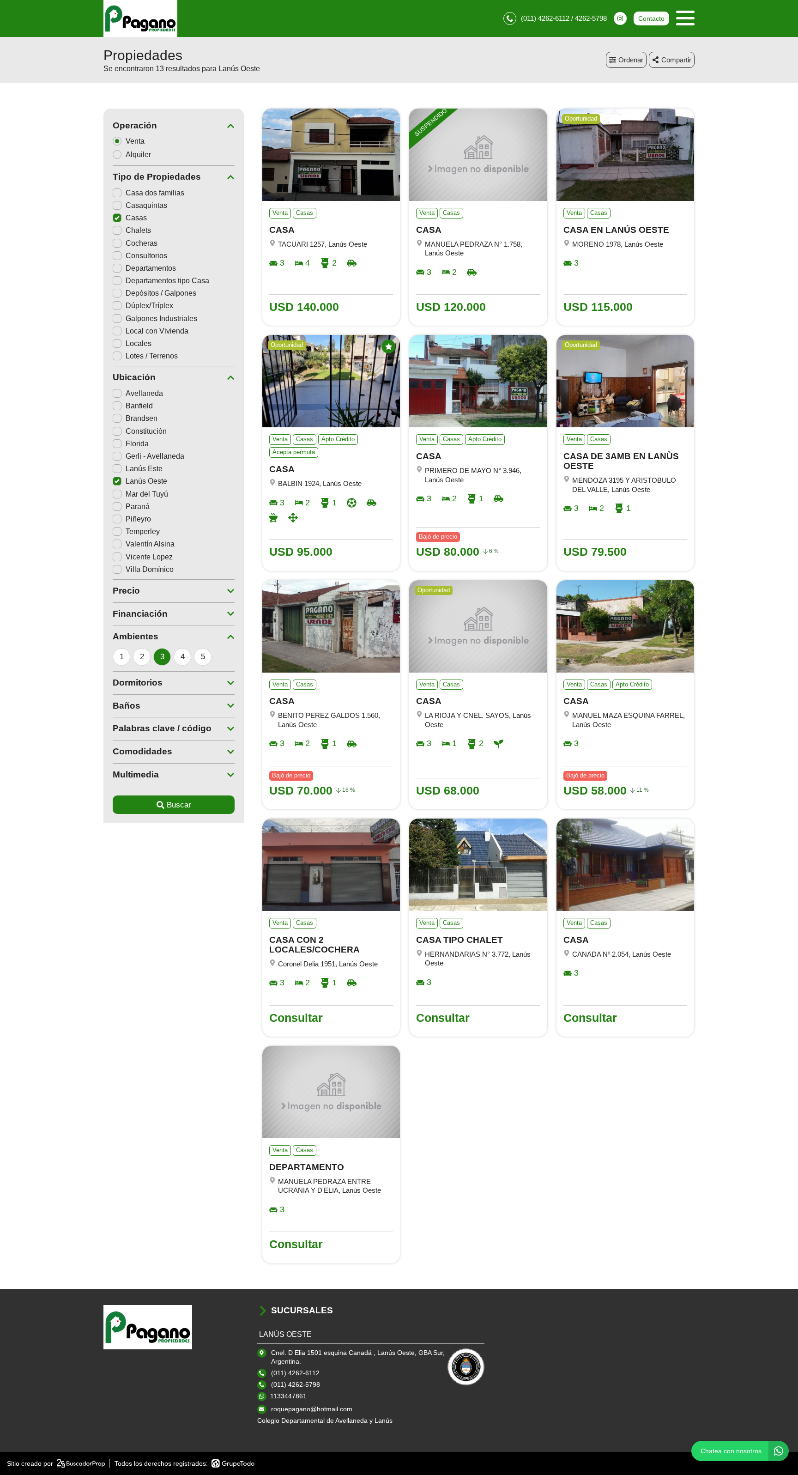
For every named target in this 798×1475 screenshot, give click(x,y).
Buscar (179, 805)
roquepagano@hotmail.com (311, 1409)
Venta (135, 141)
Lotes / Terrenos (152, 356)
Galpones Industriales (161, 318)
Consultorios (146, 256)
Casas (136, 218)
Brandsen (141, 418)
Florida (137, 444)
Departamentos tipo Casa (167, 281)
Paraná (138, 506)
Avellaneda (144, 393)
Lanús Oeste (146, 481)
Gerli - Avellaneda (155, 456)
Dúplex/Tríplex (149, 306)
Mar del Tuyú (147, 494)
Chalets (138, 230)
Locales (138, 343)
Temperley (143, 531)
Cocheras (141, 243)
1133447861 (288, 1396)
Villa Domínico (150, 569)
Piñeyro (138, 519)
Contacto (651, 18)
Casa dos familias (155, 193)
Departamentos (151, 268)
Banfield (139, 406)
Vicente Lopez (149, 557)
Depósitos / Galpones (161, 293)
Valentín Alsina (150, 544)
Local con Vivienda (157, 331)
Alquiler (138, 154)
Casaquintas (146, 205)
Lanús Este (144, 469)
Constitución (146, 431)
